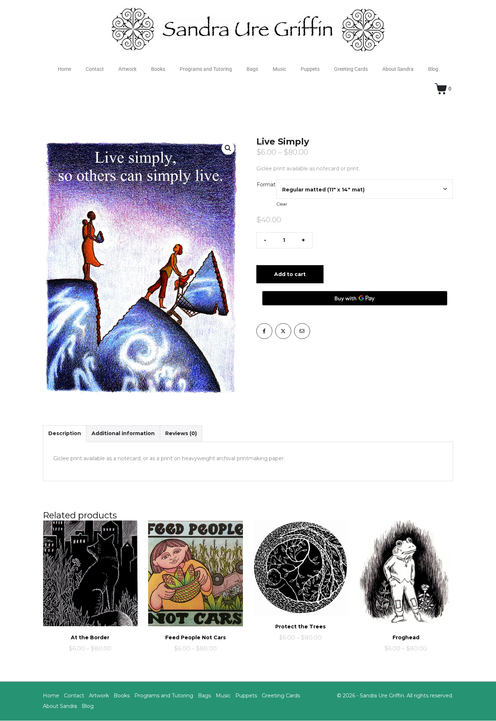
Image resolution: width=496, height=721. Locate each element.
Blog (433, 69)
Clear (281, 204)
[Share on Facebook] (264, 331)
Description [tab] (64, 433)
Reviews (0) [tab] (181, 433)
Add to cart (290, 274)
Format (266, 184)
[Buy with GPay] (354, 298)
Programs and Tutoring (206, 69)
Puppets (310, 69)
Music (279, 69)
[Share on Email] (302, 331)
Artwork (127, 69)
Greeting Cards (351, 69)
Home (64, 69)
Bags (252, 69)
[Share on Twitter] (283, 331)
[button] (228, 148)
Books (158, 69)
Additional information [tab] (123, 433)
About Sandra (398, 69)
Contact (95, 69)
